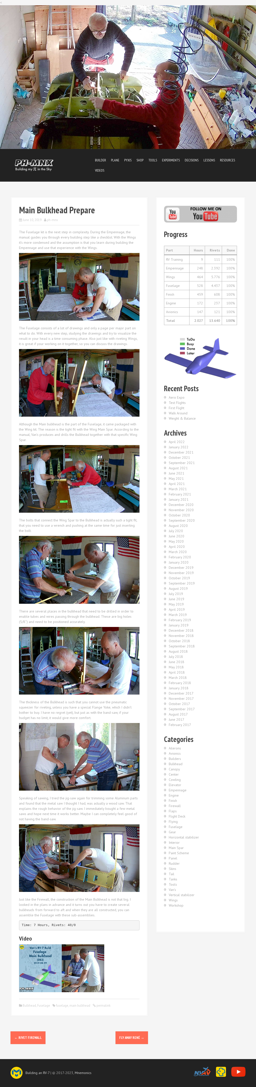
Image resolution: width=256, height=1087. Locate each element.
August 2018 (178, 651)
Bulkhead (29, 1005)
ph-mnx (52, 220)
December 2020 (181, 504)
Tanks (173, 879)
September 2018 (182, 646)
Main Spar (176, 847)
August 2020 (178, 525)
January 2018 (178, 688)
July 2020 (176, 531)
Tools (152, 160)
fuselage (62, 1005)
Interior (174, 842)
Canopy (174, 769)
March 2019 (178, 614)
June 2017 (176, 719)
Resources (227, 160)
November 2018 (181, 635)
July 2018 (176, 656)
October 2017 (179, 704)
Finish (173, 800)
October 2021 (179, 457)
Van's (172, 889)
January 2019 (178, 625)
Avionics (175, 753)
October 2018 (179, 641)
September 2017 (182, 709)
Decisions (191, 160)
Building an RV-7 (38, 1073)
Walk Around (178, 413)
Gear (172, 832)
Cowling (175, 779)
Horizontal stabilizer (184, 837)
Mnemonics (83, 1073)
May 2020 (176, 541)
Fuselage (43, 1005)
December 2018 (181, 630)
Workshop (176, 905)
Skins (172, 868)
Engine (174, 795)
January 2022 (178, 447)
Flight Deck (177, 816)
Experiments (171, 160)
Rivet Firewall (28, 1037)
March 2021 (178, 489)
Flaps (173, 811)
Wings (173, 900)
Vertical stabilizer (181, 895)
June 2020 (176, 536)
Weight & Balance (182, 418)
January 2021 (178, 499)
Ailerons (175, 748)
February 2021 (180, 494)
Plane (115, 160)
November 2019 (181, 573)
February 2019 (180, 620)
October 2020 (179, 515)
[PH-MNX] (34, 165)
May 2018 (176, 667)
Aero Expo (176, 397)
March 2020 (178, 552)
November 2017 (181, 698)
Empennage (177, 790)
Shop (140, 160)
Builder (100, 160)
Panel (173, 858)
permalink (103, 1005)
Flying (173, 821)
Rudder (174, 863)
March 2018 (178, 677)
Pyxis (128, 160)
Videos (99, 170)
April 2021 (177, 484)
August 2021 (178, 468)
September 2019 (182, 583)
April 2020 (177, 546)
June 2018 (176, 662)
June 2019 (176, 599)
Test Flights (177, 402)
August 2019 (178, 588)
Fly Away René (131, 1037)
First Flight (176, 408)
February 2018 (180, 683)
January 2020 (178, 562)
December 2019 (181, 567)
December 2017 (181, 693)
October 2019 (179, 578)
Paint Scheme (179, 853)
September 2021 (182, 463)
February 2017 (180, 725)
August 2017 (178, 714)
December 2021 (181, 452)
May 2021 (176, 478)
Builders (175, 758)
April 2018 (177, 672)
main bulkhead (80, 1005)
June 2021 (176, 473)
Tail (171, 874)
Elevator (175, 785)
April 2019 (177, 609)
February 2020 (180, 557)
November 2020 (181, 510)
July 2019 (176, 594)
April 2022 (177, 442)
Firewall (175, 806)
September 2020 (182, 520)
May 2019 (176, 604)
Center (174, 774)
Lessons (209, 160)
